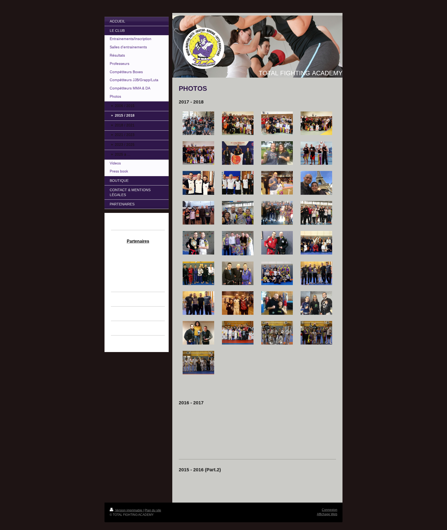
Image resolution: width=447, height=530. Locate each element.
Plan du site (153, 510)
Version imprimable (128, 510)
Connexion (329, 510)
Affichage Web (327, 514)
